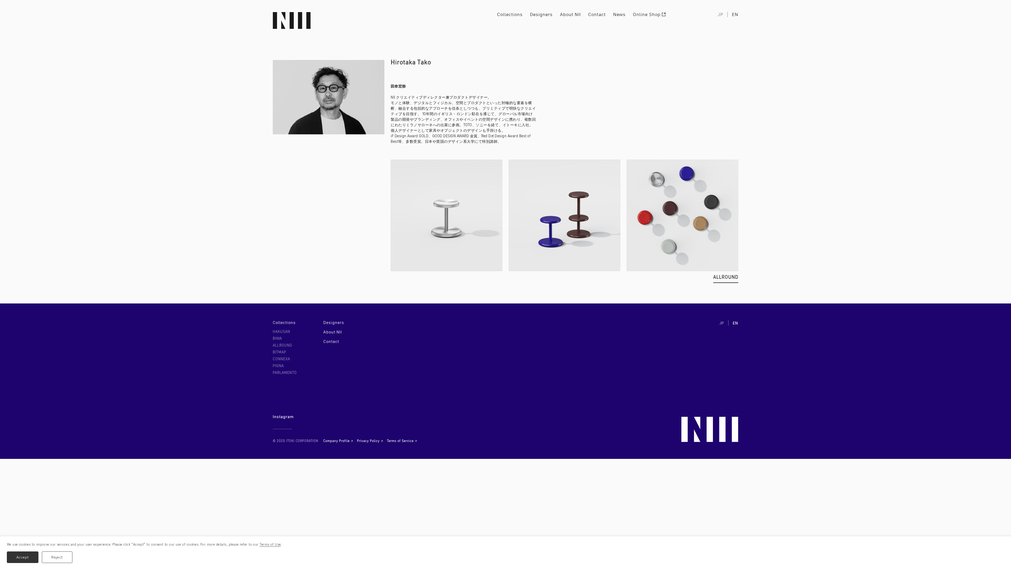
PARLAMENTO (285, 372)
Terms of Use (270, 544)
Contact (597, 14)
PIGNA (278, 365)
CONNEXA (281, 359)
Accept (22, 557)
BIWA (277, 338)
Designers (541, 14)
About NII (570, 14)
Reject (57, 557)
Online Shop (647, 14)
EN (735, 14)
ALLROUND (725, 277)
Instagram (283, 416)
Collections (510, 14)
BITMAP (279, 352)
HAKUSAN (281, 331)
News (619, 14)
